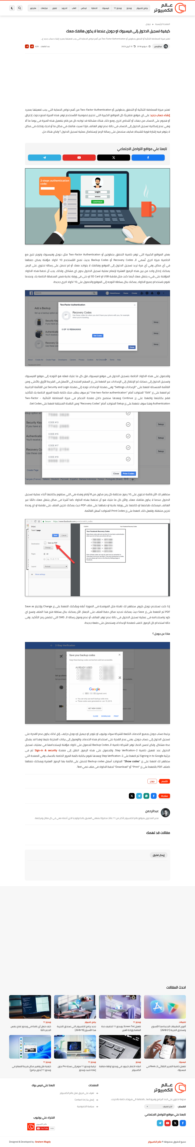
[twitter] (113, 158)
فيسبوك (105, 8)
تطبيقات (182, 1022)
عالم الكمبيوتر (154, 1142)
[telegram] (44, 158)
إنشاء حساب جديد (160, 115)
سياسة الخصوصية (85, 1106)
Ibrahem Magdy (43, 1142)
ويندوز (129, 8)
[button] (154, 796)
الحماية (94, 8)
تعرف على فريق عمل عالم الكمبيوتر (77, 1093)
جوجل (148, 24)
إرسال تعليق (159, 855)
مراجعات (44, 8)
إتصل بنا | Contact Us (84, 1099)
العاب (74, 8)
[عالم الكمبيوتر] (170, 8)
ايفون (54, 8)
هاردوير (33, 8)
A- (27, 46)
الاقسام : (182, 1106)
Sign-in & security (46, 750)
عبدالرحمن (158, 46)
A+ (32, 46)
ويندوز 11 (118, 8)
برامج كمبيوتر (142, 8)
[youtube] (79, 158)
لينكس (84, 8)
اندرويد (64, 8)
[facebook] (148, 158)
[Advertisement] (97, 82)
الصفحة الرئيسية (162, 24)
